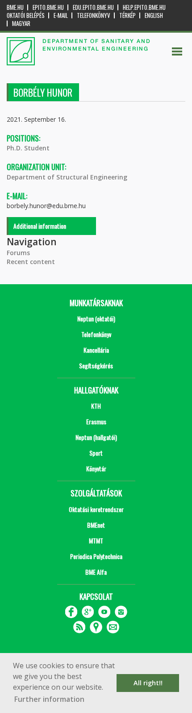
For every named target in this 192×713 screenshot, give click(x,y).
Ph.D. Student (28, 148)
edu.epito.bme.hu (93, 7)
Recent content (31, 261)
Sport (96, 452)
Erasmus (96, 421)
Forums (18, 252)
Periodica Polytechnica (96, 556)
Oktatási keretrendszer (96, 509)
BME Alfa (96, 571)
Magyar (21, 23)
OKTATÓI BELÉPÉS (26, 15)
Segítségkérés (96, 365)
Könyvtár (96, 468)
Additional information (39, 226)
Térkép (127, 15)
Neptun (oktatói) (96, 318)
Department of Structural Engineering (67, 177)
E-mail (61, 15)
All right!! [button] (148, 683)
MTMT (96, 540)
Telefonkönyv (93, 15)
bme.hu (15, 7)
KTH (96, 405)
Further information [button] (49, 699)
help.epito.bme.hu (144, 7)
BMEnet (96, 524)
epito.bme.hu (48, 7)
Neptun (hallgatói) (96, 437)
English (154, 15)
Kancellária (96, 349)
